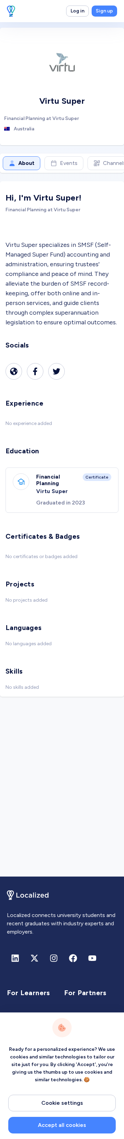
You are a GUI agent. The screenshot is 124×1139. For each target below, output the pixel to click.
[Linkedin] (15, 958)
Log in (77, 11)
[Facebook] (35, 371)
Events (69, 163)
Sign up (104, 11)
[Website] (14, 371)
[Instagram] (53, 958)
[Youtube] (92, 958)
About (26, 163)
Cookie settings (62, 1103)
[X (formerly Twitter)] (34, 958)
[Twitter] (56, 371)
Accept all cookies (62, 1125)
